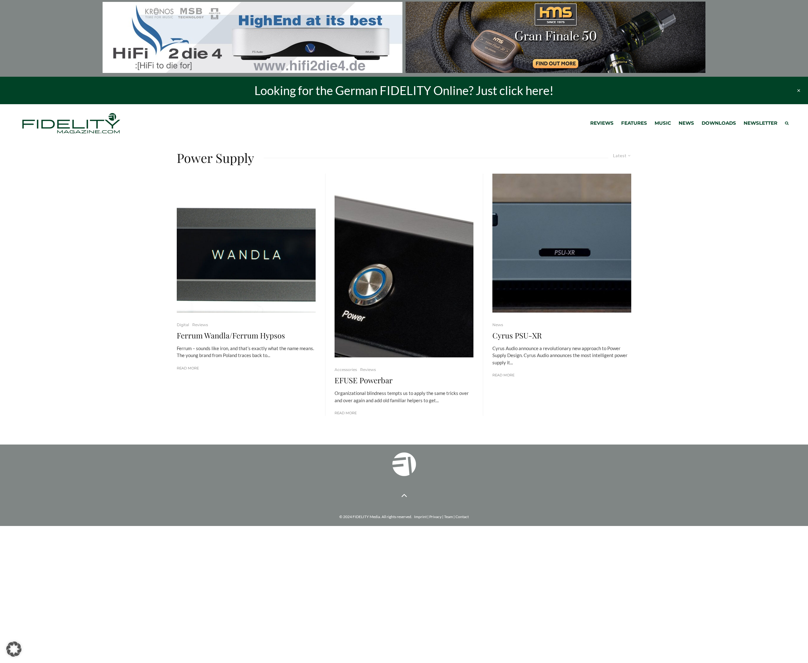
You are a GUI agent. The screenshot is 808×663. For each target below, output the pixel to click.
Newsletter (760, 123)
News (686, 123)
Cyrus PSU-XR (517, 335)
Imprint (420, 516)
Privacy (435, 516)
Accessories (346, 369)
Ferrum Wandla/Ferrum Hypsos (231, 335)
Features (634, 123)
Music (663, 123)
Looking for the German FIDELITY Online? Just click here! (404, 90)
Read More (188, 368)
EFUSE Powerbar (364, 380)
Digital (183, 324)
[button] (14, 649)
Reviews (602, 123)
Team (448, 516)
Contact (462, 516)
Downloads (719, 123)
